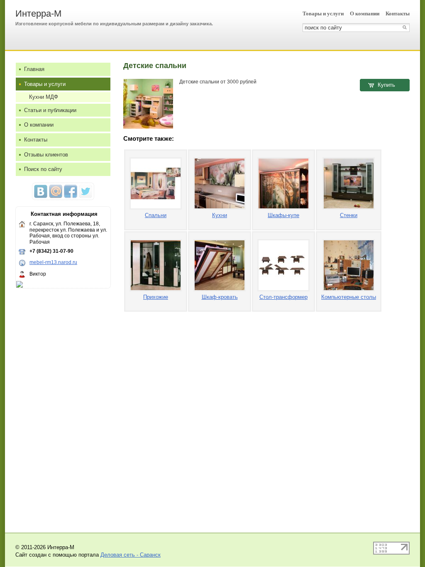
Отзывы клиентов (46, 155)
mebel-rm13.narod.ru (53, 262)
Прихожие (155, 297)
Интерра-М (38, 13)
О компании (364, 13)
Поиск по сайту (43, 169)
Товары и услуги (323, 13)
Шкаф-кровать (220, 297)
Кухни (219, 215)
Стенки (348, 215)
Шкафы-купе (283, 215)
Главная (34, 69)
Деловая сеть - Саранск (130, 555)
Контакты (398, 13)
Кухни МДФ (43, 97)
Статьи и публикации (50, 110)
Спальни (155, 215)
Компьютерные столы (348, 297)
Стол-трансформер (283, 297)
